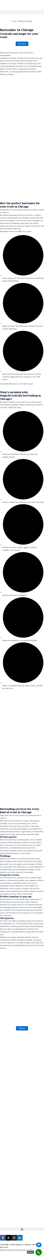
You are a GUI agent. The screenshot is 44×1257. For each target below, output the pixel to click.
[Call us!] (39, 1252)
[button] (22, 12)
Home (14, 21)
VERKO (31, 1250)
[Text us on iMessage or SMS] (39, 1245)
